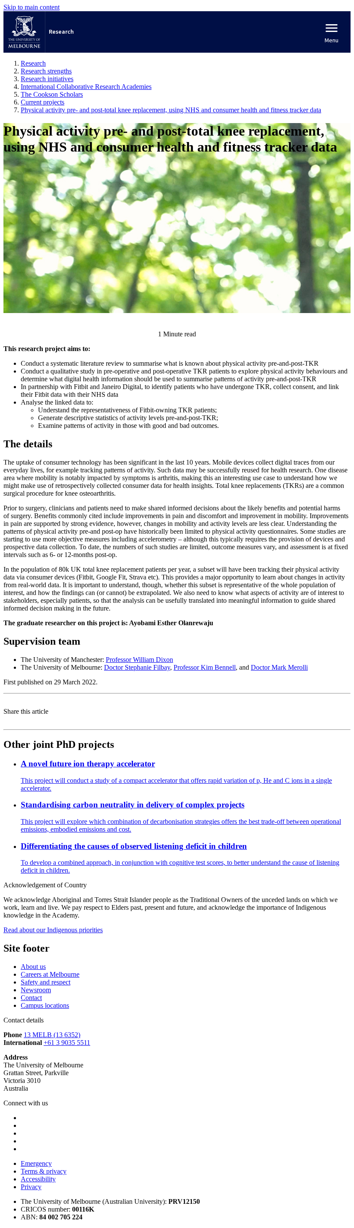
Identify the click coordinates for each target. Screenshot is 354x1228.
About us (33, 966)
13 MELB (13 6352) (52, 1034)
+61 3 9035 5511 (67, 1042)
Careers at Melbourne (50, 974)
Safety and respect (45, 982)
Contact (31, 997)
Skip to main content (31, 7)
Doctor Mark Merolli (279, 667)
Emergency (36, 1163)
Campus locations (45, 1005)
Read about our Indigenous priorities (53, 930)
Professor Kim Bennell (205, 667)
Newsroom (36, 990)
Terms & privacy (43, 1171)
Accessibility (38, 1179)
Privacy (31, 1186)
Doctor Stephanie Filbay (137, 667)
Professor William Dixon (139, 659)
